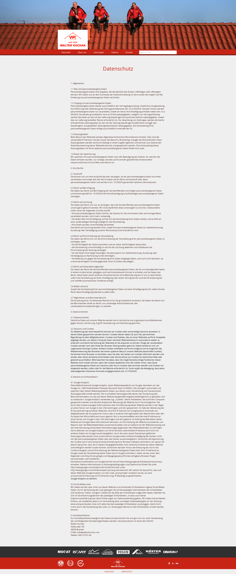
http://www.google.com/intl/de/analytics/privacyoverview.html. (100, 470)
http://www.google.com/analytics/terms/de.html (93, 467)
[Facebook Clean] (169, 563)
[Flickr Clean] (177, 563)
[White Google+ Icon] (173, 563)
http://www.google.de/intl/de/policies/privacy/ (141, 461)
